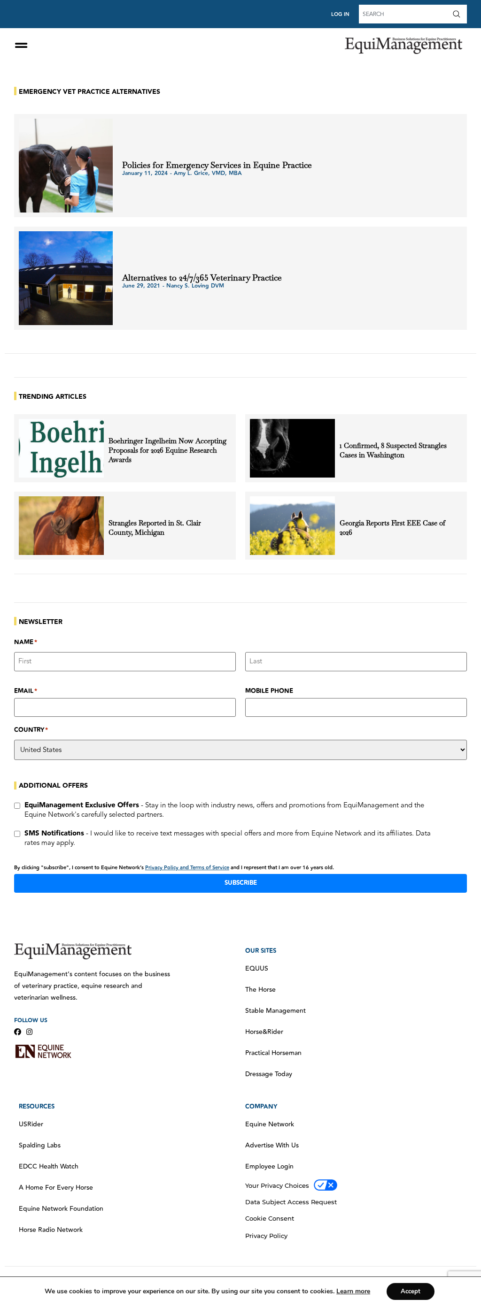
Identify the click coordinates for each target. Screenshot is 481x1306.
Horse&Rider (264, 1032)
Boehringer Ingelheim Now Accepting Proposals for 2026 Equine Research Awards (167, 450)
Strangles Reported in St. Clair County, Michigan (155, 527)
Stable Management (275, 1011)
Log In (340, 14)
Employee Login (269, 1167)
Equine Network (269, 1124)
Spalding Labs (40, 1145)
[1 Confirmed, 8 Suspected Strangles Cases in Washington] (292, 448)
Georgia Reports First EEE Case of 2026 (392, 527)
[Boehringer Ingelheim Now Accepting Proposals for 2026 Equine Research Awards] (61, 448)
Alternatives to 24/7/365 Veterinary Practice (202, 277)
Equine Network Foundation (61, 1209)
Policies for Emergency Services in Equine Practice (218, 164)
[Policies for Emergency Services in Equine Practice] (66, 166)
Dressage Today (268, 1074)
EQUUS (256, 969)
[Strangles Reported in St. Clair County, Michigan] (61, 525)
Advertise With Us (272, 1145)
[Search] (458, 14)
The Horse (260, 990)
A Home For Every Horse (56, 1188)
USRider (31, 1124)
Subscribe (241, 883)
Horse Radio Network (51, 1230)
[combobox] (404, 14)
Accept (410, 1291)
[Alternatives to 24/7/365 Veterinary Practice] (66, 278)
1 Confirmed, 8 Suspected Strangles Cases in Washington (393, 450)
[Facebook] (17, 1031)
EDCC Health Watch (48, 1167)
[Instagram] (29, 1031)
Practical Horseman (273, 1053)
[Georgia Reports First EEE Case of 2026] (292, 525)
